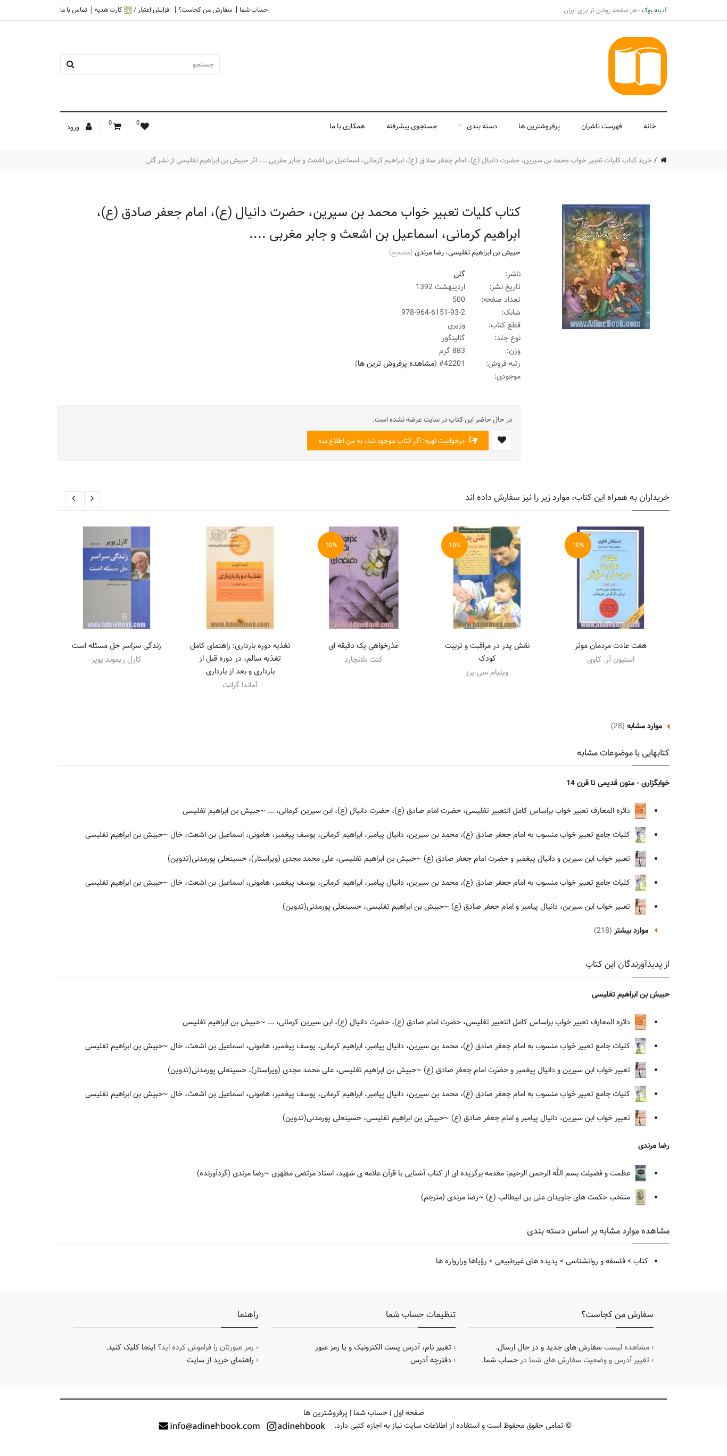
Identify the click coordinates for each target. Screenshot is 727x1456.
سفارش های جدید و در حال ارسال (550, 1347)
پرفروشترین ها (539, 126)
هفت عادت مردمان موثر (611, 645)
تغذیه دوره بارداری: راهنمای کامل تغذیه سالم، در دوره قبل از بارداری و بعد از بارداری (240, 658)
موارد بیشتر (631, 930)
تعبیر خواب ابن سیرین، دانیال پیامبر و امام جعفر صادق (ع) (541, 906)
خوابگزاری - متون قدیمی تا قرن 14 (618, 783)
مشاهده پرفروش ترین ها (396, 363)
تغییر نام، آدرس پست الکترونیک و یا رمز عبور (383, 1347)
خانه (649, 126)
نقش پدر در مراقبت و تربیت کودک (487, 652)
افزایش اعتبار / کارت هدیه (133, 10)
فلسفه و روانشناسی (595, 1261)
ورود (74, 127)
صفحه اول (408, 1412)
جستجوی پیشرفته (411, 126)
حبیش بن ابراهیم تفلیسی (484, 252)
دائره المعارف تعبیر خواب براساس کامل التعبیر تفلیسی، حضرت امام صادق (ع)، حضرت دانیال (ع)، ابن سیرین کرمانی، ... (450, 810)
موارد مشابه (644, 726)
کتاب (640, 1261)
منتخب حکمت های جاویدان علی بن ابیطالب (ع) (559, 1197)
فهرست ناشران (601, 126)
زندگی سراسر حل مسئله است (116, 645)
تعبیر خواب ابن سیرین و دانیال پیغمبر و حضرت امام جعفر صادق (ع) (528, 858)
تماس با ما (73, 9)
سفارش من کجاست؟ (205, 9)
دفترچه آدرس (430, 1360)
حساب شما (253, 9)
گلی (459, 274)
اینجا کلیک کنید (131, 1347)
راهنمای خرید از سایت (220, 1360)
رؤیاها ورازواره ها (461, 1261)
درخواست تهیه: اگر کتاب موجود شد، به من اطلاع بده (392, 441)
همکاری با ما (347, 126)
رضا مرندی (429, 252)
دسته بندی (482, 126)
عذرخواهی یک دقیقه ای (363, 645)
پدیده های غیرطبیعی (526, 1261)
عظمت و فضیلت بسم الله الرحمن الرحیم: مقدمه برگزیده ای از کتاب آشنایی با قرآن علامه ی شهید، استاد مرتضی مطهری (451, 1173)
